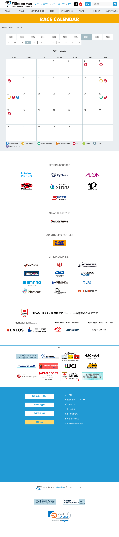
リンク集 (68, 395)
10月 (65, 42)
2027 (11, 37)
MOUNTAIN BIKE (37, 11)
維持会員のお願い (39, 396)
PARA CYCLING (112, 11)
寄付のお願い (39, 405)
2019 (97, 37)
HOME (4, 27)
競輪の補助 (60, 487)
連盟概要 (69, 4)
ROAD (7, 11)
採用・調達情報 (71, 414)
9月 (59, 42)
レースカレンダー (61, 4)
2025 (33, 37)
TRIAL (81, 11)
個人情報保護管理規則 (74, 423)
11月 (72, 42)
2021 (76, 37)
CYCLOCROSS (67, 11)
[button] (59, 516)
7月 (47, 42)
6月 (41, 42)
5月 (34, 42)
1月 (9, 42)
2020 (86, 37)
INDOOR (96, 11)
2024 (43, 37)
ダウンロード (70, 404)
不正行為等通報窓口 (73, 419)
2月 (15, 42)
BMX (52, 11)
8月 (53, 42)
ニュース (53, 4)
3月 (22, 42)
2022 (65, 37)
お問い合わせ (70, 409)
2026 (22, 37)
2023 (54, 37)
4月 (28, 42)
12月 (78, 42)
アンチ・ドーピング (44, 4)
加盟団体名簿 (39, 413)
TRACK (22, 11)
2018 (108, 37)
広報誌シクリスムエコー (75, 400)
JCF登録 (37, 4)
